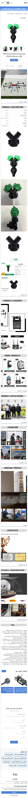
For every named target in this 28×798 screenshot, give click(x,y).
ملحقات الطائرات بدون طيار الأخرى (14, 13)
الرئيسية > (25, 13)
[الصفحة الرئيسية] (25, 2)
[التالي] (24, 49)
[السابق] (2, 49)
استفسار (14, 60)
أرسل (14, 742)
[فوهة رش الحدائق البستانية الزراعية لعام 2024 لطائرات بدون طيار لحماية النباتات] (21, 48)
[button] (5, 671)
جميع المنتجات (23, 17)
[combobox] (22, 728)
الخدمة (4, 664)
